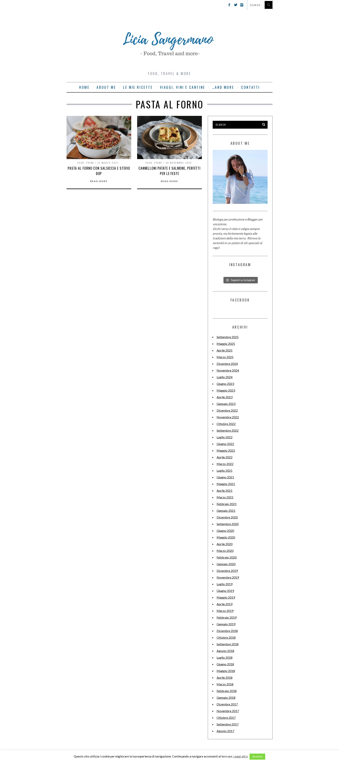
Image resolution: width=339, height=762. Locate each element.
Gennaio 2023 (226, 404)
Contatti (250, 87)
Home (84, 87)
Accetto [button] (257, 756)
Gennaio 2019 (226, 624)
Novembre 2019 (228, 577)
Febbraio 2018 (227, 691)
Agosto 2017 (225, 731)
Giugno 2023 (225, 384)
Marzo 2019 (225, 611)
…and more (223, 87)
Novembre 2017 (228, 711)
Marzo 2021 (225, 497)
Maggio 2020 (226, 537)
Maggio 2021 (226, 484)
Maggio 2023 (226, 390)
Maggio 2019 (226, 597)
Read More (99, 181)
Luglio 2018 (224, 657)
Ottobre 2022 (226, 424)
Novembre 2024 (228, 370)
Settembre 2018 (228, 644)
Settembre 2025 (228, 337)
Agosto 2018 (225, 651)
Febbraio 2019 (227, 617)
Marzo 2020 (225, 550)
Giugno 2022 (225, 444)
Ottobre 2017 (226, 717)
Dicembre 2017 (227, 704)
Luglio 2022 (224, 437)
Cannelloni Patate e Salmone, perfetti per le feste (169, 171)
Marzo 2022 (225, 464)
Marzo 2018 (225, 684)
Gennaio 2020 (226, 564)
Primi (90, 162)
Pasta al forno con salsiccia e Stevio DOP (99, 171)
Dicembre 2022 (227, 410)
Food (80, 162)
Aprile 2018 (224, 677)
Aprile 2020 (224, 544)
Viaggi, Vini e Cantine (182, 87)
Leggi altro (240, 756)
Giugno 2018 (225, 664)
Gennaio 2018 (226, 697)
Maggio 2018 (226, 671)
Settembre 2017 (228, 724)
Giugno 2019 (225, 591)
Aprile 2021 (224, 490)
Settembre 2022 (228, 430)
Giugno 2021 (225, 477)
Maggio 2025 (226, 343)
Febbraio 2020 (227, 557)
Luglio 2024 (224, 377)
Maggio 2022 (226, 450)
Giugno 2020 (225, 530)
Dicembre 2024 (227, 363)
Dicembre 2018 (227, 631)
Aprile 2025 (224, 350)
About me (106, 87)
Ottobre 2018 (226, 637)
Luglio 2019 (224, 584)
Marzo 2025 (225, 357)
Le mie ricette (138, 87)
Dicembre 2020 (227, 517)
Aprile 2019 (224, 604)
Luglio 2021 (224, 470)
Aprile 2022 (224, 457)
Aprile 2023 (224, 397)
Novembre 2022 (228, 417)
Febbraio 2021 (227, 504)
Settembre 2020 (228, 524)
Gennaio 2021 (226, 510)
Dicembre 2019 (227, 570)
